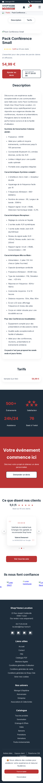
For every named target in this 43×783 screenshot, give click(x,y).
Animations (21, 738)
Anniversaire (21, 694)
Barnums (21, 731)
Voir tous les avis (21, 559)
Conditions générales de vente (21, 669)
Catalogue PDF (10, 1)
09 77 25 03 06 (36, 1)
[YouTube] (30, 633)
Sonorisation (21, 719)
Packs (8, 13)
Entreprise (21, 698)
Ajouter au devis (11, 73)
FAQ (21, 654)
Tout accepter (21, 771)
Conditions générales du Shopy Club (21, 673)
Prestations (21, 735)
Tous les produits (21, 716)
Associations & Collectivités (21, 702)
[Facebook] (12, 633)
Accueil (21, 646)
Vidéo (21, 727)
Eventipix (23, 756)
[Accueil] (3, 13)
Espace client (20, 753)
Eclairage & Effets (21, 723)
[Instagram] (18, 633)
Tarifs (29, 20)
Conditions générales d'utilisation (21, 665)
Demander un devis (21, 475)
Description (16, 20)
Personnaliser (21, 777)
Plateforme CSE (34, 753)
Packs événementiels (21, 742)
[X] (24, 633)
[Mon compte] (24, 7)
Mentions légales (21, 662)
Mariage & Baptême (21, 690)
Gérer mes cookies (21, 677)
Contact (22, 650)
